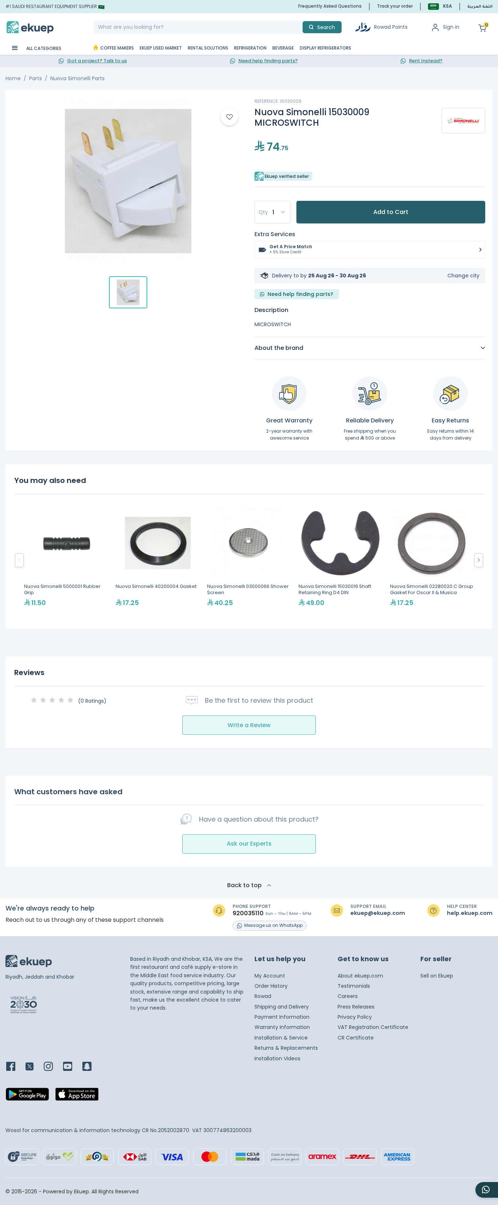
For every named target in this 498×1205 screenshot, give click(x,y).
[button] (440, 6)
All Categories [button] (43, 48)
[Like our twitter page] (34, 1067)
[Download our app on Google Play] (27, 1096)
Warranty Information (282, 1027)
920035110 (248, 913)
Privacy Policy (355, 1017)
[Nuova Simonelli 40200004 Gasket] (157, 560)
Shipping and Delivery (281, 1006)
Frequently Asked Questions (330, 6)
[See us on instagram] (52, 1067)
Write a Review (249, 725)
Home (13, 78)
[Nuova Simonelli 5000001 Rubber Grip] (66, 560)
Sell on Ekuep (436, 975)
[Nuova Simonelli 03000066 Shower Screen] (249, 560)
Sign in (451, 27)
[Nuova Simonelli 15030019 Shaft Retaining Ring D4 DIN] (340, 560)
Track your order (395, 6)
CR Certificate (356, 1037)
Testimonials (354, 986)
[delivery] (370, 393)
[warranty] (289, 393)
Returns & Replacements (286, 1048)
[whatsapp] (486, 1190)
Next (478, 560)
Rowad (262, 996)
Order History (271, 986)
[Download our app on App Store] (77, 1096)
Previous (19, 560)
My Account (269, 975)
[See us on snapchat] (91, 1067)
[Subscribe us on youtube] (72, 1067)
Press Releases (356, 1006)
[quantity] (273, 212)
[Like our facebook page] (15, 1067)
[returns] (450, 393)
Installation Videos (277, 1058)
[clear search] (299, 27)
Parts (35, 78)
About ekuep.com (360, 975)
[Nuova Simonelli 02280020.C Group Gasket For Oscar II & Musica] (432, 560)
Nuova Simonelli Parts (77, 78)
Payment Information (282, 1017)
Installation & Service (281, 1037)
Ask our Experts (249, 843)
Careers (348, 996)
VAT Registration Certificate (373, 1027)
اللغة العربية (480, 7)
